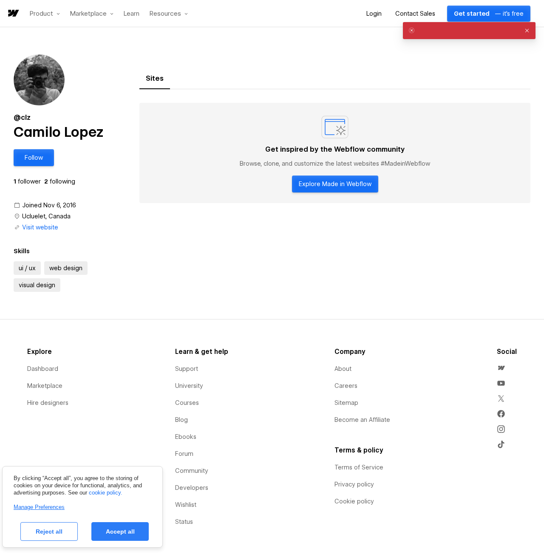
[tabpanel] (334, 153)
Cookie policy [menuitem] (354, 501)
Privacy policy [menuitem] (354, 484)
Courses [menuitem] (187, 402)
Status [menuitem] (184, 521)
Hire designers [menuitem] (47, 402)
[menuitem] (501, 368)
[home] (13, 13)
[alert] (469, 30)
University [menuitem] (189, 385)
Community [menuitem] (191, 470)
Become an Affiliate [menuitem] (362, 419)
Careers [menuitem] (345, 385)
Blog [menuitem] (181, 419)
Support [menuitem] (186, 368)
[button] (45, 13)
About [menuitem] (342, 368)
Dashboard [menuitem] (42, 368)
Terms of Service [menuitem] (358, 467)
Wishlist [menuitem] (185, 504)
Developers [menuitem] (191, 487)
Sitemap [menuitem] (346, 402)
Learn (131, 13)
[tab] (154, 78)
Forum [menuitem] (184, 453)
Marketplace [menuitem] (44, 385)
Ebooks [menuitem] (185, 436)
